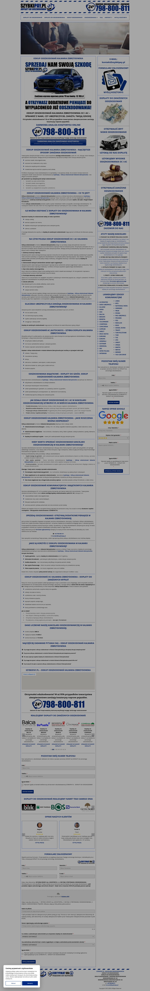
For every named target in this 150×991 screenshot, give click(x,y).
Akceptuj (30, 983)
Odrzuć (13, 983)
